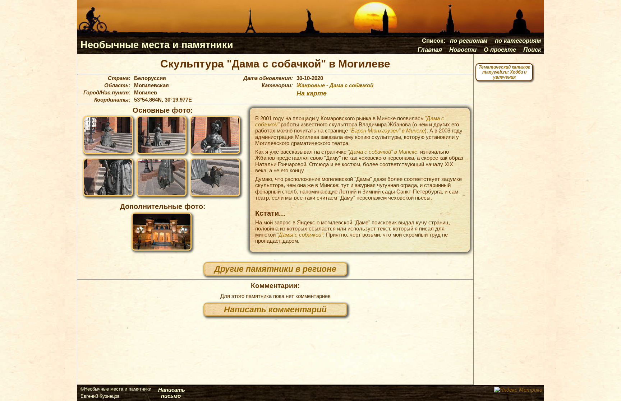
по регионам (469, 40)
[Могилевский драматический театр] (162, 232)
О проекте (500, 49)
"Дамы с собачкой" (300, 235)
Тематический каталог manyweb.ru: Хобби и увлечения (504, 72)
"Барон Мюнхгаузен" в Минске (387, 130)
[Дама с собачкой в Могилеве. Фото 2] (162, 135)
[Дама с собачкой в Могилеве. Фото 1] (108, 135)
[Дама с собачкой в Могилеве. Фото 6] (215, 177)
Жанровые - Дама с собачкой (334, 85)
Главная (430, 49)
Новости (463, 49)
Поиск (532, 49)
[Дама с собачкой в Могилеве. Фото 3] (215, 135)
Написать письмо (171, 393)
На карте (311, 93)
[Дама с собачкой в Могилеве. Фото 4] (108, 177)
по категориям (518, 40)
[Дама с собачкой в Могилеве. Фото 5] (162, 177)
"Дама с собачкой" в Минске (382, 152)
